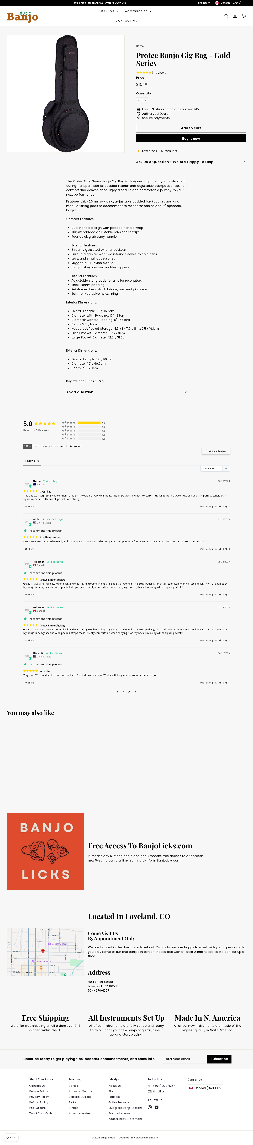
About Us (114, 1086)
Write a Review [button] (217, 451)
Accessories (137, 11)
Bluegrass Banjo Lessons (125, 1108)
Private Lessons (119, 1113)
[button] (221, 506)
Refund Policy (38, 1102)
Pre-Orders (37, 1108)
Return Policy (38, 1091)
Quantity (143, 93)
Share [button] (31, 506)
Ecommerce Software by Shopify (138, 1137)
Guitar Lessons (118, 1102)
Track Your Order (41, 1113)
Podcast (114, 1097)
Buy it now (191, 138)
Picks (72, 1102)
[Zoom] (65, 94)
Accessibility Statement (125, 1119)
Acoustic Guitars (80, 1091)
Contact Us (127, 20)
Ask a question (79, 392)
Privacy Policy (39, 1097)
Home (140, 46)
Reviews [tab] (30, 460)
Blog (111, 1091)
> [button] (135, 691)
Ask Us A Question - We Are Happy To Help (175, 161)
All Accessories (79, 1113)
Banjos (108, 11)
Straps (73, 1108)
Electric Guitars (80, 1097)
